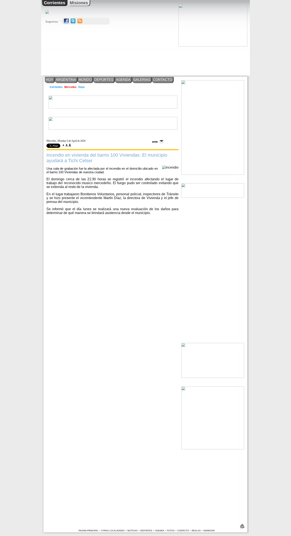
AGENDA (123, 80)
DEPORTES (103, 80)
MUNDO (85, 80)
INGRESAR (209, 530)
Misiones (79, 2)
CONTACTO (162, 80)
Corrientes (54, 2)
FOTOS (170, 530)
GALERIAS (141, 80)
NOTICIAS (132, 530)
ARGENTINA (66, 80)
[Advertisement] (213, 61)
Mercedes (70, 87)
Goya (81, 87)
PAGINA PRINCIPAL (88, 530)
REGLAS (196, 530)
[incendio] (170, 167)
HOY (49, 80)
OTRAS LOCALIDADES (113, 530)
